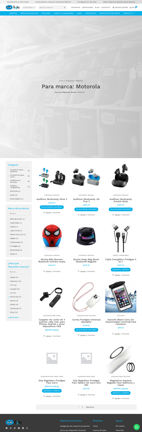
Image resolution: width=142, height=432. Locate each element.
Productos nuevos (29, 13)
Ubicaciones (87, 7)
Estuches (45, 13)
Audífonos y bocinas (52, 195)
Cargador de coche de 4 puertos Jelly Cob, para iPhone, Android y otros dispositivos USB (52, 323)
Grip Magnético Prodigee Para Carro (52, 381)
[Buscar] (65, 7)
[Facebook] (6, 428)
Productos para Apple (110, 13)
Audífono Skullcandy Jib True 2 (86, 200)
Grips (79, 13)
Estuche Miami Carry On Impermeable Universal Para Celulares (120, 321)
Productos (70, 81)
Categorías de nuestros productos (75, 426)
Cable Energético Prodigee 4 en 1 (120, 260)
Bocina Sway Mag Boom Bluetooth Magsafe (86, 260)
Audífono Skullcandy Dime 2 (51, 199)
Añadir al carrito (120, 270)
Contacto (105, 7)
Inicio (61, 81)
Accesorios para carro (52, 315)
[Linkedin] (23, 428)
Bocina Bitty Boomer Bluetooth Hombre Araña (51, 260)
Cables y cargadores (64, 13)
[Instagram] (11, 428)
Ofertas (13, 13)
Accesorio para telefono (86, 315)
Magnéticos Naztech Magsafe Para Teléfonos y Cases (121, 382)
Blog (97, 7)
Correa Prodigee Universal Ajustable (86, 320)
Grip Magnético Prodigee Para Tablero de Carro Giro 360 (86, 382)
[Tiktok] (15, 428)
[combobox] (51, 7)
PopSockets (90, 13)
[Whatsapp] (27, 428)
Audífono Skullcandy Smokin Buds (121, 200)
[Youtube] (19, 428)
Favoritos (75, 7)
